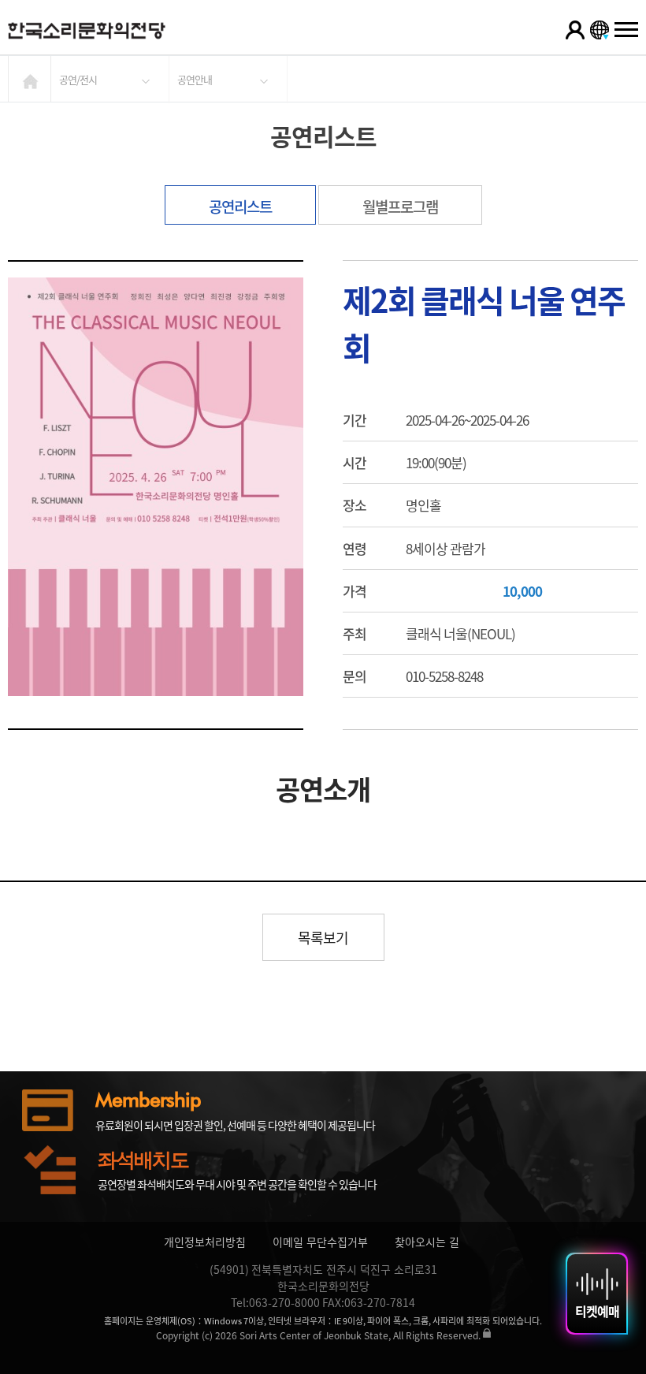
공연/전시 (78, 79)
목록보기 (323, 937)
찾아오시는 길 (427, 1241)
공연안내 (194, 79)
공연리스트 (240, 206)
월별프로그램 (400, 206)
